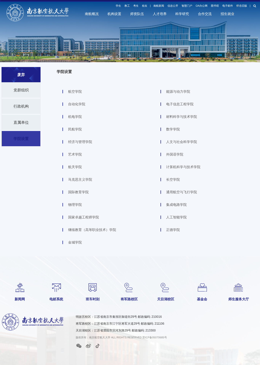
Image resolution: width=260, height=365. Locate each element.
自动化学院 (76, 104)
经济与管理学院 (80, 142)
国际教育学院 (78, 192)
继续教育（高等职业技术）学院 (92, 230)
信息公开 (172, 5)
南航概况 (92, 14)
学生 (118, 5)
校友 (144, 5)
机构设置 (114, 14)
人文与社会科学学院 (181, 142)
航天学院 (75, 167)
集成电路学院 (176, 205)
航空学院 (75, 91)
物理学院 (75, 205)
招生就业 (227, 14)
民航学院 (75, 129)
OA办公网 (201, 5)
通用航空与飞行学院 (181, 192)
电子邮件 (227, 5)
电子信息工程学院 (180, 104)
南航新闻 (158, 5)
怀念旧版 (241, 5)
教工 (127, 5)
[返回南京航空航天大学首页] (37, 5)
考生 (136, 5)
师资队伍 (137, 14)
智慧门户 (187, 5)
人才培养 (160, 14)
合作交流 (205, 14)
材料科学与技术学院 (181, 117)
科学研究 (182, 14)
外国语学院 (174, 154)
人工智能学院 (176, 217)
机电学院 (75, 117)
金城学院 (75, 242)
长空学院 (173, 179)
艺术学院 (75, 154)
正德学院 (173, 230)
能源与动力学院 (178, 91)
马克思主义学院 (80, 179)
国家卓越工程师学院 (83, 217)
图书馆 (215, 5)
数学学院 (173, 129)
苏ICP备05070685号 (154, 337)
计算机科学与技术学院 (183, 167)
